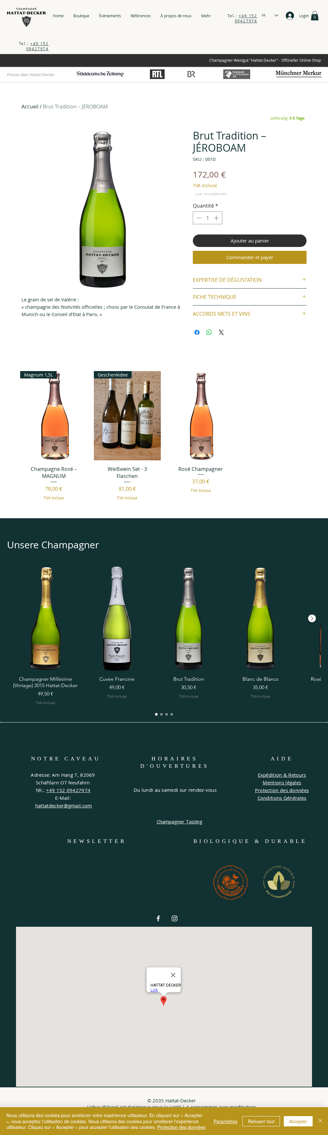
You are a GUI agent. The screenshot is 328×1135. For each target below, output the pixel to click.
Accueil (29, 106)
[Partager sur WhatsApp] (209, 332)
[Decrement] (198, 218)
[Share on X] (221, 332)
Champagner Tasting (179, 821)
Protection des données (181, 1127)
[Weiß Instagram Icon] (174, 918)
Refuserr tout (261, 1121)
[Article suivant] (312, 618)
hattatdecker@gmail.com (63, 805)
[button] (315, 15)
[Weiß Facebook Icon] (158, 918)
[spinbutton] (207, 218)
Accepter (298, 1121)
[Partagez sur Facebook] (197, 332)
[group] (164, 438)
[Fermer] (320, 1121)
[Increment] (216, 218)
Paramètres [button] (225, 1121)
